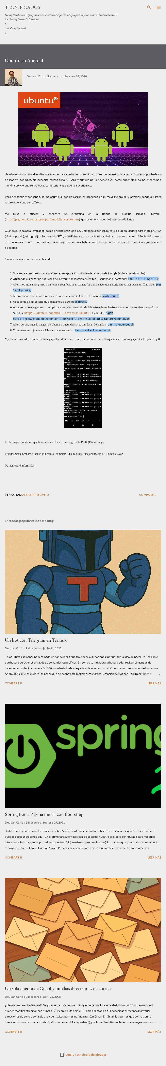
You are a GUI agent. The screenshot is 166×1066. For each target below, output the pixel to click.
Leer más (154, 683)
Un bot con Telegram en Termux (36, 640)
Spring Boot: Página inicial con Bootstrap (44, 814)
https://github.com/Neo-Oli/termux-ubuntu (56, 313)
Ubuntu (43, 494)
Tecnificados (22, 7)
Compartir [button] (147, 494)
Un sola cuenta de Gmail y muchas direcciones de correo (58, 988)
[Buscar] (149, 7)
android (29, 494)
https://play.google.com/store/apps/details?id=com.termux (42, 219)
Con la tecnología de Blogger (85, 1055)
